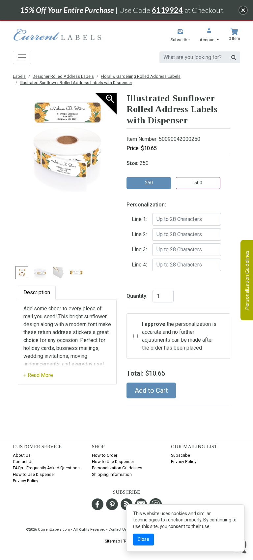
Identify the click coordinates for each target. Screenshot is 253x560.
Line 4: (139, 265)
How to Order (104, 455)
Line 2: (139, 234)
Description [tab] (36, 292)
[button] (209, 36)
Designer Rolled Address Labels (63, 76)
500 (198, 183)
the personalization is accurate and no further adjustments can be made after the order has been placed (179, 336)
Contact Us (23, 461)
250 (149, 183)
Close (143, 539)
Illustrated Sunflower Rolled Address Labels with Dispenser (76, 82)
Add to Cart (151, 390)
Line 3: (139, 249)
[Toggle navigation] (22, 57)
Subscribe (180, 455)
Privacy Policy (25, 480)
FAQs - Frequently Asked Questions (46, 467)
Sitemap (112, 541)
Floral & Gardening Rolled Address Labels (141, 76)
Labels (19, 76)
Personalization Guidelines (117, 467)
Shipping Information (112, 474)
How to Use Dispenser (34, 474)
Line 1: (139, 219)
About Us (22, 455)
